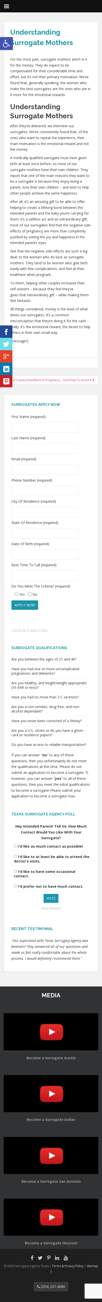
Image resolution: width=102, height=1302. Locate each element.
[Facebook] (6, 331)
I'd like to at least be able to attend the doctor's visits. (51, 858)
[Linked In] (6, 369)
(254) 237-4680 (52, 1286)
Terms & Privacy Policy (29, 630)
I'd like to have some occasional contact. (44, 873)
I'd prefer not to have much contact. (50, 886)
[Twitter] (6, 344)
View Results (51, 908)
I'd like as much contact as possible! (50, 846)
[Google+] (6, 356)
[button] (6, 43)
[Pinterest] (6, 381)
